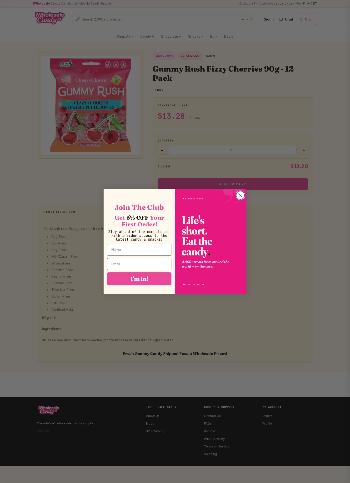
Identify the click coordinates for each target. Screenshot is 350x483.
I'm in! (139, 278)
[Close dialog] (240, 195)
